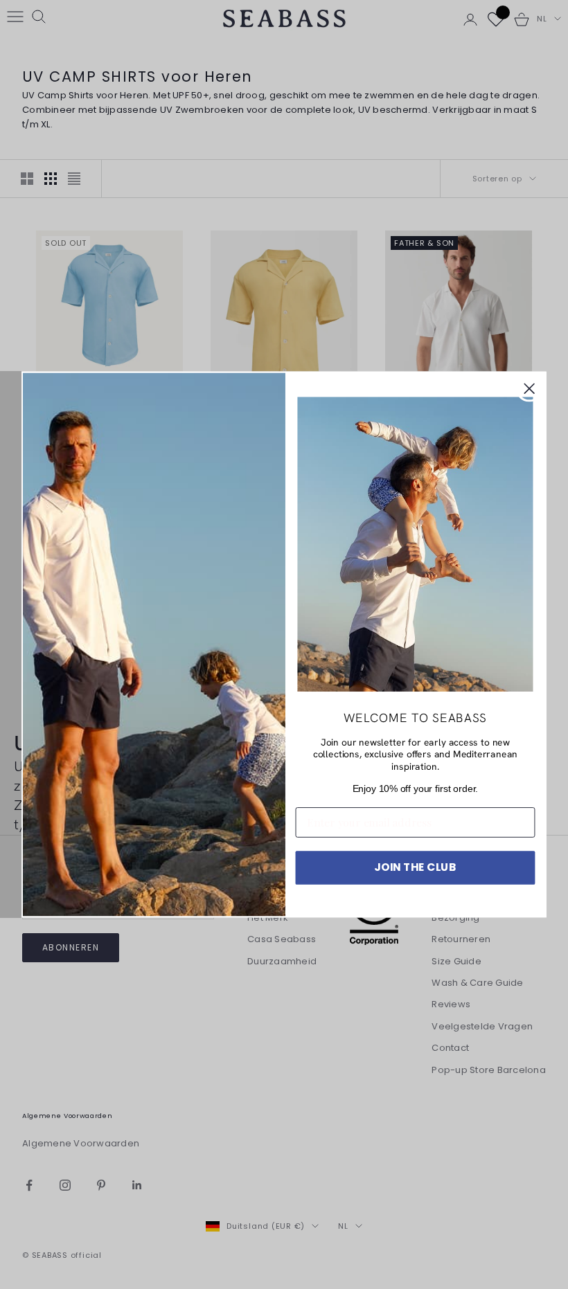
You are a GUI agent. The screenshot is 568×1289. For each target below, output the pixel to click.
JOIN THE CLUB (415, 867)
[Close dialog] (529, 389)
